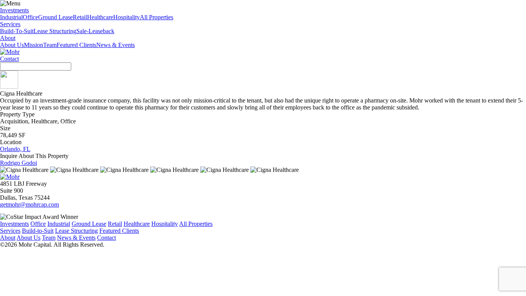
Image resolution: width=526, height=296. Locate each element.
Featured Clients (76, 45)
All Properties (156, 17)
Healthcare (100, 17)
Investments (14, 10)
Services (10, 24)
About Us (12, 45)
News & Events (115, 45)
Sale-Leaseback (95, 31)
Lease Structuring (55, 31)
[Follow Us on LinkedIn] (9, 86)
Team (50, 45)
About (7, 38)
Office (30, 17)
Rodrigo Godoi (18, 163)
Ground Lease (55, 17)
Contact (9, 59)
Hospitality (126, 17)
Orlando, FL (15, 149)
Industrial (11, 17)
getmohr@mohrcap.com (29, 204)
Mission (33, 45)
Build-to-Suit (38, 230)
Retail (80, 17)
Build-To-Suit (17, 31)
